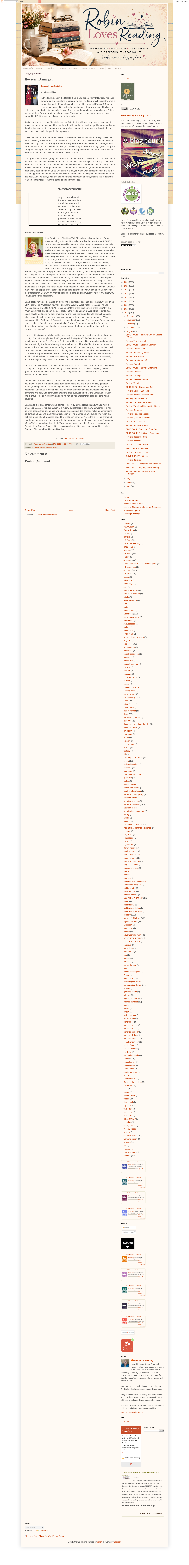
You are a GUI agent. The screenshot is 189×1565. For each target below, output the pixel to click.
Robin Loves (131, 1164)
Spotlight (127, 1075)
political (127, 962)
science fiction (130, 1049)
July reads (128, 834)
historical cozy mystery (133, 794)
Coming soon (129, 691)
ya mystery (128, 1149)
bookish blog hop (131, 664)
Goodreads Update (132, 510)
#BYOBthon (129, 527)
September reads (131, 1055)
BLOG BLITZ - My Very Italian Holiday (142, 468)
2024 (126, 290)
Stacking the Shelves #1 (136, 398)
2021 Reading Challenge (133, 1270)
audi (125, 604)
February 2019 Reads (133, 758)
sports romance (130, 1072)
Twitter (109, 68)
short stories (129, 1069)
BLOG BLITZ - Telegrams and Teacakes (143, 464)
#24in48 (127, 523)
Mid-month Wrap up (132, 885)
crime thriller (129, 707)
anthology (128, 584)
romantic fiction (130, 1035)
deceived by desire (132, 717)
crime (126, 701)
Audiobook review (131, 617)
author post (128, 630)
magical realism (130, 851)
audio (126, 607)
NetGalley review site (88, 68)
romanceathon (130, 1028)
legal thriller (128, 844)
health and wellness (132, 791)
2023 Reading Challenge (133, 1208)
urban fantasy (130, 1119)
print (125, 968)
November (131, 320)
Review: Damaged (134, 375)
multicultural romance (133, 911)
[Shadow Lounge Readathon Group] (126, 1478)
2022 (126, 297)
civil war (127, 681)
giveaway (128, 778)
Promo (126, 975)
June (129, 482)
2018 (126, 313)
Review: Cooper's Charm (137, 444)
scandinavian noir (131, 1042)
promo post (128, 978)
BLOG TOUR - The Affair (137, 448)
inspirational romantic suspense (137, 828)
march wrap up (130, 858)
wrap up (127, 1142)
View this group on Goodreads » (150, 1514)
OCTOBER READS (132, 941)
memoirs (127, 878)
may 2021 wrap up (132, 861)
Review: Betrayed (133, 460)
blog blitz (127, 640)
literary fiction (129, 848)
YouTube (118, 68)
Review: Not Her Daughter (137, 391)
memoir (127, 875)
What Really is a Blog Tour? (136, 115)
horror (126, 818)
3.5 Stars (128, 553)
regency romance (131, 998)
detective (127, 721)
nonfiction (128, 925)
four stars (128, 771)
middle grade (129, 888)
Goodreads (62, 68)
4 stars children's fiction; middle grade (140, 564)
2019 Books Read (131, 500)
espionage (128, 734)
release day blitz (131, 1002)
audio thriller (129, 610)
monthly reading (131, 895)
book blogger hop (131, 654)
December (131, 316)
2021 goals (128, 547)
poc (125, 955)
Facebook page (50, 68)
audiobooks (128, 620)
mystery (49, 447)
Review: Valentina (133, 441)
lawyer (42, 447)
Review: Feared (133, 364)
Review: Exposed (133, 372)
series (55, 447)
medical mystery (131, 868)
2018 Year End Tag (132, 543)
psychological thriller (132, 985)
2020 (126, 305)
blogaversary (129, 647)
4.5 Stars (35, 447)
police (126, 958)
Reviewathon (129, 1018)
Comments (129, 1232)
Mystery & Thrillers (132, 918)
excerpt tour (129, 744)
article (126, 597)
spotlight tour (129, 1079)
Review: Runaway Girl (135, 421)
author (126, 627)
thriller (126, 1099)
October (130, 324)
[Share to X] (85, 444)
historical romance (131, 804)
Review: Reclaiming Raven (137, 352)
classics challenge (131, 687)
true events (128, 1112)
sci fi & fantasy (130, 1045)
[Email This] (81, 444)
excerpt (127, 741)
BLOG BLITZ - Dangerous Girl (139, 387)
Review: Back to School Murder (139, 395)
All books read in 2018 (133, 504)
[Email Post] (77, 444)
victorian (127, 1122)
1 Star (126, 533)
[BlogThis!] (83, 444)
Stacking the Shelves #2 (136, 360)
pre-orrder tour (130, 965)
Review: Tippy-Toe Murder (137, 414)
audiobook (128, 614)
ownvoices (128, 948)
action (126, 577)
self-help (127, 1052)
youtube (127, 1156)
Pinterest (101, 68)
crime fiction (129, 704)
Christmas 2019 (130, 677)
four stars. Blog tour (132, 774)
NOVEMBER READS (133, 938)
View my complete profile (132, 1412)
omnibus (127, 945)
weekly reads (129, 1125)
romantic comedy (131, 1032)
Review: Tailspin (133, 383)
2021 (126, 301)
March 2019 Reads (132, 855)
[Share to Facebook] (87, 444)
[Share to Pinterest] (89, 444)
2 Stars (127, 537)
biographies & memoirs (134, 637)
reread (126, 1008)
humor (126, 821)
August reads (129, 624)
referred (127, 995)
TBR (125, 1089)
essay (126, 737)
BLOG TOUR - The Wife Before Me (141, 368)
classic (126, 684)
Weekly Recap (130, 1129)
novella (127, 931)
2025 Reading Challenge (133, 1177)
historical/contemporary (134, 811)
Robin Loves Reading (27, 6)
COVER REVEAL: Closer (137, 456)
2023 (126, 293)
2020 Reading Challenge (133, 1285)
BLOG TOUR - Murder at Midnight (141, 345)
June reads (128, 838)
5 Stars (127, 574)
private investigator (132, 972)
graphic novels (130, 784)
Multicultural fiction (132, 908)
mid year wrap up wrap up (135, 881)
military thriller (130, 891)
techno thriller (129, 1095)
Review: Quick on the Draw (138, 418)
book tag (127, 657)
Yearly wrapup (130, 1152)
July (129, 479)
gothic (126, 781)
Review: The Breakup (135, 349)
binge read (128, 634)
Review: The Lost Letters (137, 452)
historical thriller (130, 808)
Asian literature (130, 600)
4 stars (127, 557)
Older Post (110, 510)
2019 (126, 309)
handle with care (131, 788)
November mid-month (133, 935)
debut (126, 714)
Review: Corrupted (134, 410)
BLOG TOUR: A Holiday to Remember (142, 433)
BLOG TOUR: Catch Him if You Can (142, 429)
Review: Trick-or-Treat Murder (139, 402)
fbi (125, 754)
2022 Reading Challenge (133, 1254)
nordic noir (128, 928)
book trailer (128, 661)
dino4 (99, 1542)
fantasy (127, 751)
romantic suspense (132, 1038)
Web (65, 438)
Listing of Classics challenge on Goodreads (142, 507)
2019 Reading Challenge (133, 1301)
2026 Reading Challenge (133, 1162)
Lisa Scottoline (56, 86)
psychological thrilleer (133, 982)
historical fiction (130, 798)
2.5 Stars (128, 540)
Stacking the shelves (133, 1082)
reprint (126, 1005)
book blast (128, 650)
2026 (126, 282)
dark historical (130, 711)
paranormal (128, 952)
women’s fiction (130, 1139)
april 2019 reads (131, 590)
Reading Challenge (132, 514)
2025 (126, 286)
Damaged (44, 86)
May (129, 486)
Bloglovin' (39, 68)
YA (125, 1146)
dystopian (128, 731)
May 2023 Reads (131, 865)
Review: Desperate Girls (136, 437)
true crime (128, 1109)
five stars (128, 768)
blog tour (127, 644)
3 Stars (127, 550)
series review (129, 1065)
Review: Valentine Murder (137, 379)
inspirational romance (133, 824)
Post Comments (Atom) (47, 515)
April (125, 587)
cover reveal (129, 694)
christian (127, 674)
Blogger (117, 1542)
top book (127, 1105)
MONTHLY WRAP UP (133, 898)
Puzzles (127, 988)
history (126, 814)
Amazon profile (28, 68)
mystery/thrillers (130, 921)
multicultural (129, 905)
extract (127, 747)
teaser (126, 1092)
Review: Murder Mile (135, 356)
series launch (129, 1062)
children (127, 671)
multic (126, 901)
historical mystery (131, 801)
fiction (126, 761)
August (130, 331)
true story (128, 1115)
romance (127, 1022)
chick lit (127, 667)
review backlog (130, 1015)
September (132, 328)
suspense (128, 1085)
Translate (43, 1530)
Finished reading (131, 764)
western (127, 1132)
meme (126, 871)
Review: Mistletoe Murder (137, 425)
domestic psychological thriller (137, 724)
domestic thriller (130, 727)
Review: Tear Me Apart (136, 341)
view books (142, 1171)
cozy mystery (129, 697)
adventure (128, 580)
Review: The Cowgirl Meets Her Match (143, 406)
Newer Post (30, 510)
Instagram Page (73, 68)
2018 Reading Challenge (133, 1316)
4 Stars (127, 560)
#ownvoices (129, 530)
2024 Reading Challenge (133, 1193)
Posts (126, 1228)
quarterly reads (130, 992)
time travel (128, 1102)
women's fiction (130, 1135)
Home (70, 510)
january (127, 831)
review (126, 1012)
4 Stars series (130, 567)
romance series (130, 1025)
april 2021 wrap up (132, 594)
